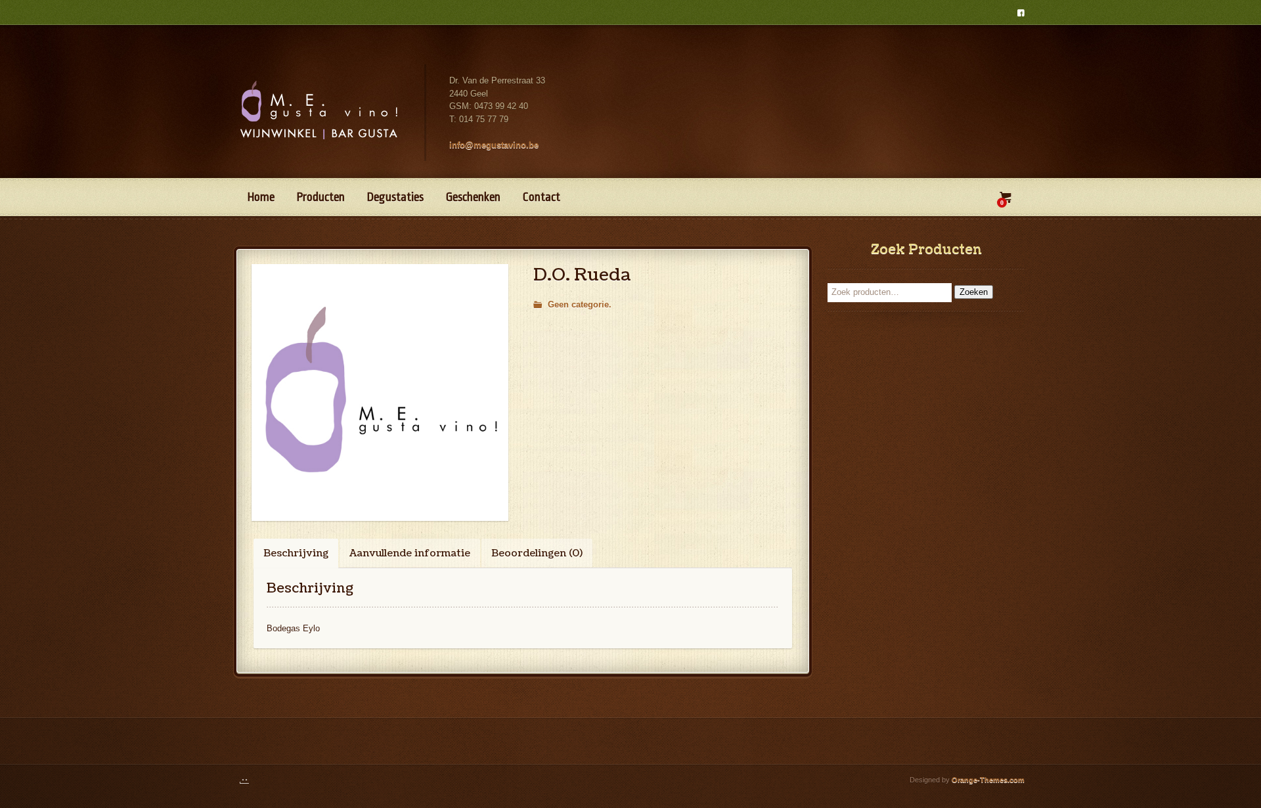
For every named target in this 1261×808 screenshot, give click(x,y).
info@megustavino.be (494, 145)
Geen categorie (578, 304)
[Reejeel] (250, 780)
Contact (541, 197)
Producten (321, 197)
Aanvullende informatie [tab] (409, 553)
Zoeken (974, 292)
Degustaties (395, 197)
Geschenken (473, 197)
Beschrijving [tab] (295, 553)
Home (261, 197)
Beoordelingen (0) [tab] (537, 553)
